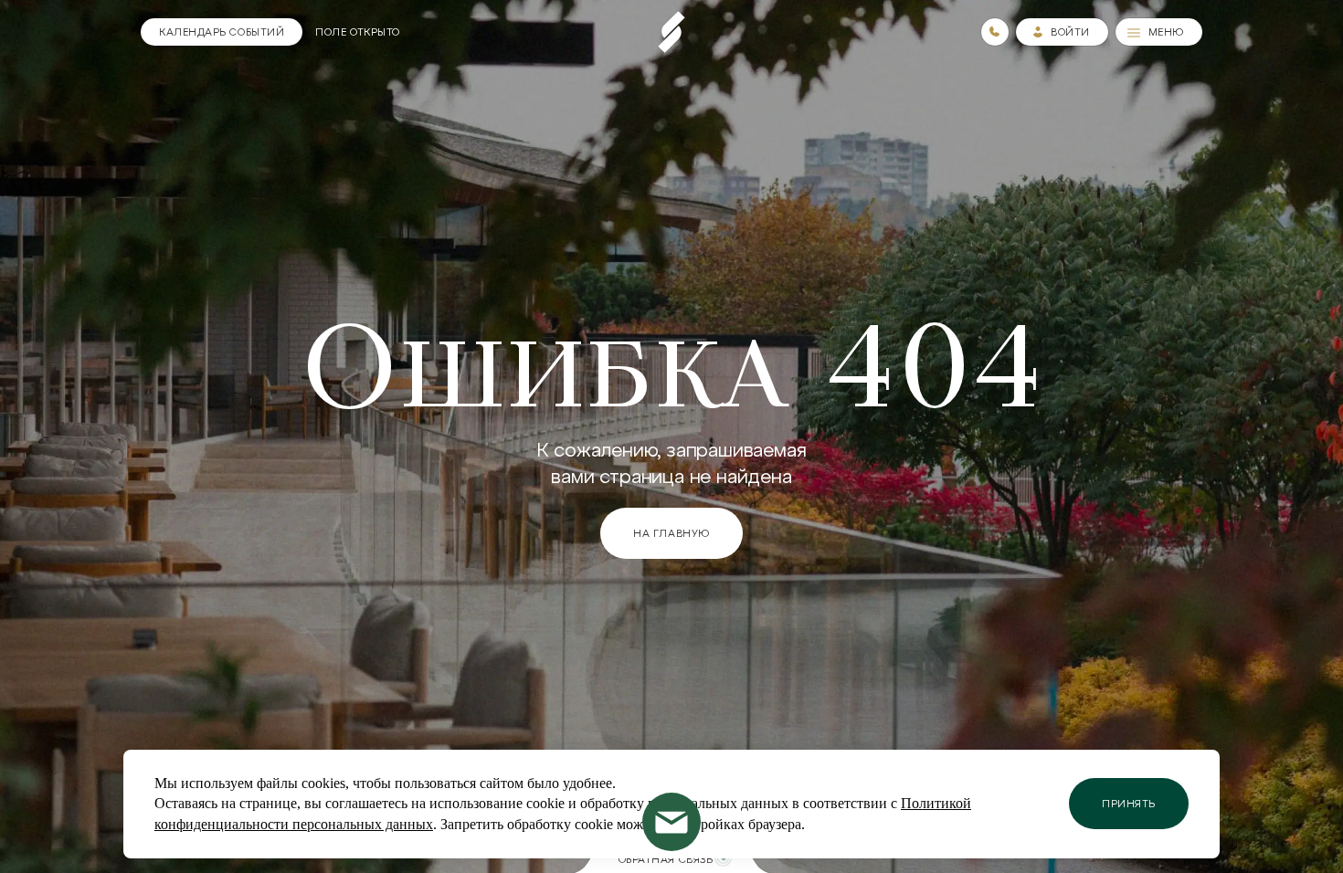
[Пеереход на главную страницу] (671, 32)
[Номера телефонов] (995, 32)
